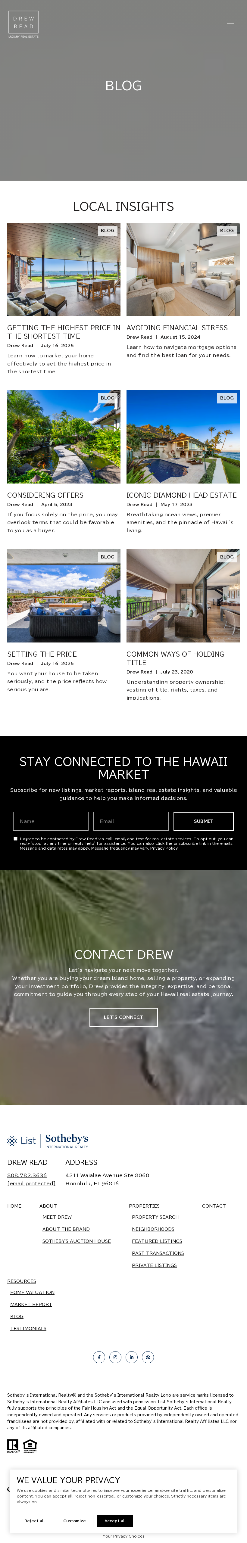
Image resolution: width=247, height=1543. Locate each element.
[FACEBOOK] (99, 1357)
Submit (204, 821)
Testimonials (28, 1329)
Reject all (34, 1521)
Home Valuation (32, 1292)
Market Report (31, 1304)
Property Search (155, 1217)
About (48, 1206)
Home (14, 1206)
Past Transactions (158, 1253)
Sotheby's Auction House (76, 1241)
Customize (74, 1521)
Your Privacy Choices (124, 1536)
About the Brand (66, 1229)
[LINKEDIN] (132, 1357)
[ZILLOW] (148, 1357)
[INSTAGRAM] (115, 1357)
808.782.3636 (27, 1175)
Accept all (115, 1521)
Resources (21, 1281)
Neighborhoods (153, 1229)
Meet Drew (57, 1217)
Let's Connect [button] (123, 1017)
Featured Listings (157, 1241)
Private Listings (154, 1265)
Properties (144, 1206)
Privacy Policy (164, 848)
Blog (16, 1316)
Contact (214, 1206)
